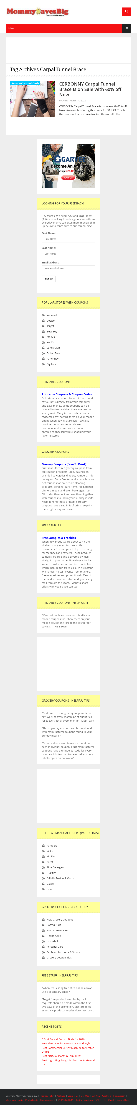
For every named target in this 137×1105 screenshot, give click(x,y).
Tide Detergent (56, 867)
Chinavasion (119, 1095)
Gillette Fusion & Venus (60, 878)
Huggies (51, 873)
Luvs (49, 889)
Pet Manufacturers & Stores (63, 952)
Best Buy (52, 331)
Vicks (50, 851)
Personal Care (55, 946)
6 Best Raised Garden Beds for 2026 (63, 1039)
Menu (11, 28)
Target (50, 326)
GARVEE (96, 1095)
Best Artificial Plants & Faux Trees (62, 1056)
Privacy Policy (48, 1095)
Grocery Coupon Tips (59, 957)
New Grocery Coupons (60, 919)
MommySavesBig (14, 1099)
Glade (50, 883)
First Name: (49, 233)
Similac (51, 856)
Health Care (54, 935)
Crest (50, 862)
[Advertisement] (72, 50)
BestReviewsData (84, 1099)
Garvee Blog (122, 1099)
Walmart (52, 315)
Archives (61, 1095)
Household (53, 941)
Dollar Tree (53, 353)
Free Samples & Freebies (59, 538)
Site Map (85, 1095)
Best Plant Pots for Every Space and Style (66, 1043)
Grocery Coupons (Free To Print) (64, 464)
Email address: (51, 262)
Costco (51, 320)
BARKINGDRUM (65, 1099)
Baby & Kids (54, 925)
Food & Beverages (57, 930)
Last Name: (49, 248)
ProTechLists (31, 1099)
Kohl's (50, 342)
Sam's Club (53, 347)
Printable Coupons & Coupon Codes (67, 394)
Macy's (51, 337)
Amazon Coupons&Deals (25, 83)
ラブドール (100, 1099)
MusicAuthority (47, 1099)
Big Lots (51, 364)
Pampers (52, 845)
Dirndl (111, 1099)
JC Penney (53, 358)
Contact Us (73, 1095)
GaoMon (106, 1095)
